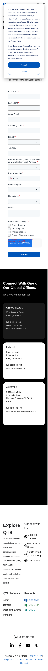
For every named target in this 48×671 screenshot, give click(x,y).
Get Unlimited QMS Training (34, 554)
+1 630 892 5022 (15, 322)
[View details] (12, 645)
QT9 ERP (34, 605)
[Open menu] (43, 4)
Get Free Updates (32, 537)
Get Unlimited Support (34, 545)
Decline (24, 72)
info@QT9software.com (19, 328)
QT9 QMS (34, 600)
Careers (7, 605)
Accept (24, 65)
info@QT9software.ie (18, 368)
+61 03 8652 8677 (15, 408)
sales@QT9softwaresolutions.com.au (23, 411)
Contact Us (34, 560)
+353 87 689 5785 (15, 365)
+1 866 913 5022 (17, 325)
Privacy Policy (35, 656)
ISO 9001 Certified (24, 659)
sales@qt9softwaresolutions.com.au (25, 80)
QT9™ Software (20, 656)
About (6, 600)
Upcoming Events (12, 610)
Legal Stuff (9, 659)
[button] (24, 321)
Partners (7, 615)
